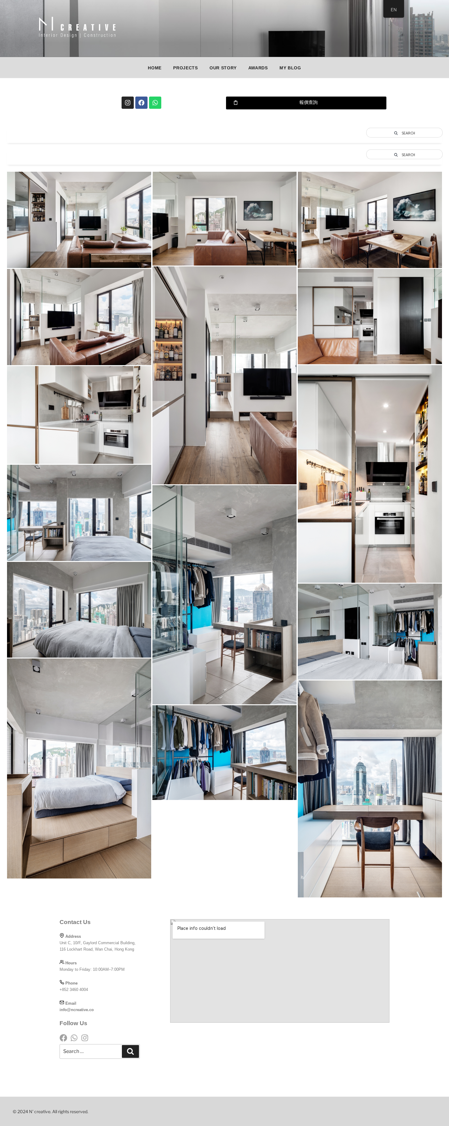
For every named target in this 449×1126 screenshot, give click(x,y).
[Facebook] (141, 103)
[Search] (130, 1051)
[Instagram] (128, 103)
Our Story (223, 67)
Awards (258, 67)
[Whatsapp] (155, 103)
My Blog (290, 67)
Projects (185, 67)
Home (155, 67)
